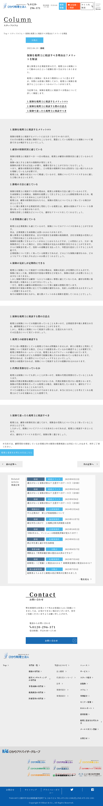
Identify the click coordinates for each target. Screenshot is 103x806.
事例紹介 (84, 696)
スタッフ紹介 (85, 677)
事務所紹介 (61, 690)
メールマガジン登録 (88, 729)
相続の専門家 (34, 671)
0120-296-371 (35, 6)
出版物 (83, 683)
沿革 (58, 683)
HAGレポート (86, 708)
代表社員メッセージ (65, 677)
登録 (38, 803)
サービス (84, 671)
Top (5, 33)
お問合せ (84, 738)
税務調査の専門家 (36, 692)
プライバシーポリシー (51, 791)
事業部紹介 (61, 696)
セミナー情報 (85, 702)
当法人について (61, 665)
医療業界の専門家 (36, 698)
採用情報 (62, 6)
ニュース (83, 665)
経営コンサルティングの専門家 (38, 678)
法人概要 (60, 671)
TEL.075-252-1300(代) (67, 798)
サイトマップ (31, 789)
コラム (83, 690)
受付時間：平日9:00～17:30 (50, 6)
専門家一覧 (33, 665)
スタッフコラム (16, 33)
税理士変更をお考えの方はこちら (16, 452)
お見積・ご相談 (73, 6)
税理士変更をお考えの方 (89, 721)
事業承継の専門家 (36, 686)
